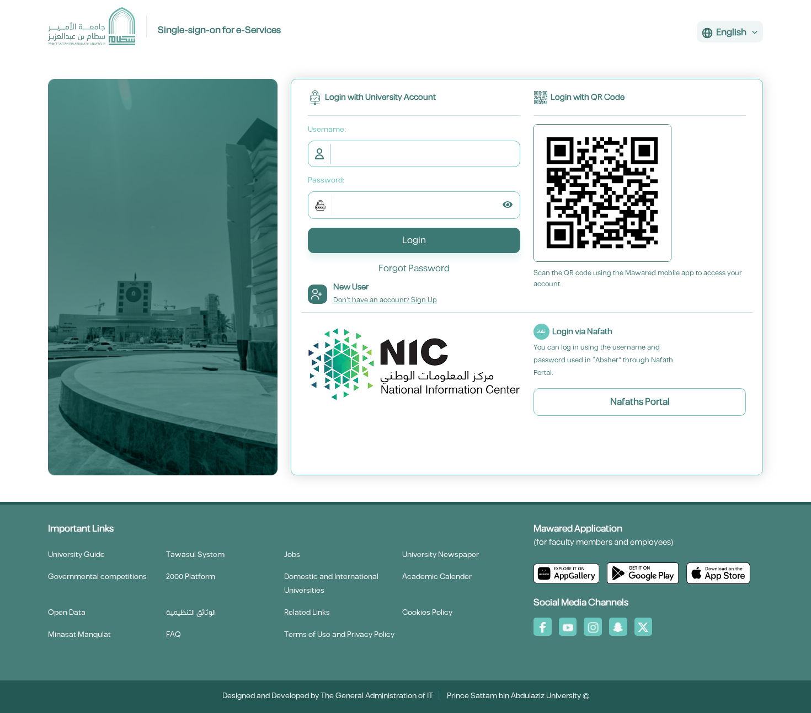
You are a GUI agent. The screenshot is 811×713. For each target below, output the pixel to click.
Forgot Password (414, 268)
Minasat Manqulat (79, 635)
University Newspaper (440, 555)
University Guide (76, 555)
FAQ (173, 635)
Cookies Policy (427, 613)
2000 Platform (190, 577)
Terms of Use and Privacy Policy (339, 635)
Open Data (67, 613)
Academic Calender (437, 577)
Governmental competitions (97, 577)
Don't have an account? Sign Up (385, 299)
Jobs (292, 555)
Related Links (307, 613)
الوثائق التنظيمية (191, 613)
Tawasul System (195, 555)
